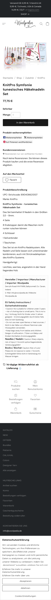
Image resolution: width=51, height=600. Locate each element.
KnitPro (41, 77)
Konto (6, 490)
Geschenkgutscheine (13, 510)
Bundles (7, 445)
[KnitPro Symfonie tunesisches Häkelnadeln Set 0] (25, 56)
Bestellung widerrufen (14, 515)
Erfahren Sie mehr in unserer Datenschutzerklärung (16, 570)
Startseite (8, 77)
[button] (25, 23)
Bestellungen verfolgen (16, 401)
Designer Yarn (10, 465)
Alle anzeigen (9, 470)
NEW (5, 435)
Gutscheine (35, 412)
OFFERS (7, 440)
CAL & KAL (8, 455)
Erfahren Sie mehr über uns (15, 575)
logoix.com (33, 10)
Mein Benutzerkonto (35, 387)
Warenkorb (15, 412)
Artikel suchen (10, 485)
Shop (19, 77)
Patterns (7, 450)
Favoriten (35, 399)
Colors (6, 460)
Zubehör (29, 77)
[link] (25, 14)
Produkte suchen (15, 387)
